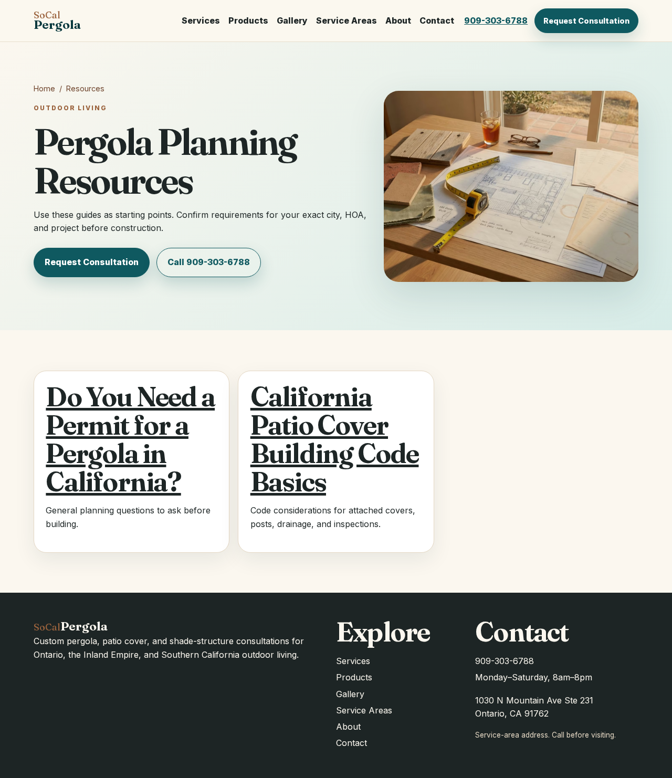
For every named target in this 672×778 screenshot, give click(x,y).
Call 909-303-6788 (208, 262)
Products (248, 20)
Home (44, 88)
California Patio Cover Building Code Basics (334, 439)
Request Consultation (586, 20)
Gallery (292, 20)
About (398, 20)
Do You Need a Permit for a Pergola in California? (130, 439)
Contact (436, 20)
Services (201, 20)
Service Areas (346, 20)
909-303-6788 (496, 20)
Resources (85, 88)
